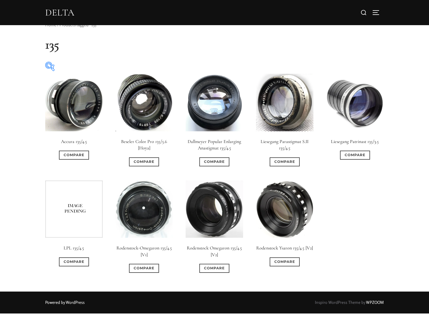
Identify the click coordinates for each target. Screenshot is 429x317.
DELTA (59, 12)
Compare (74, 155)
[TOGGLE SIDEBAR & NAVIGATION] (378, 12)
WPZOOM (375, 302)
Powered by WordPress (65, 302)
